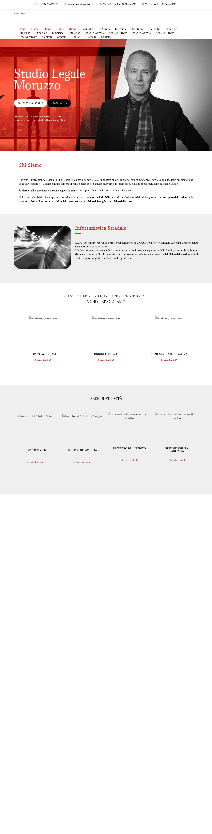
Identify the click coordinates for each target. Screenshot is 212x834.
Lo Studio (87, 29)
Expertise (171, 29)
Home (22, 29)
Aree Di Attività (94, 32)
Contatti (47, 36)
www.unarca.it (98, 246)
